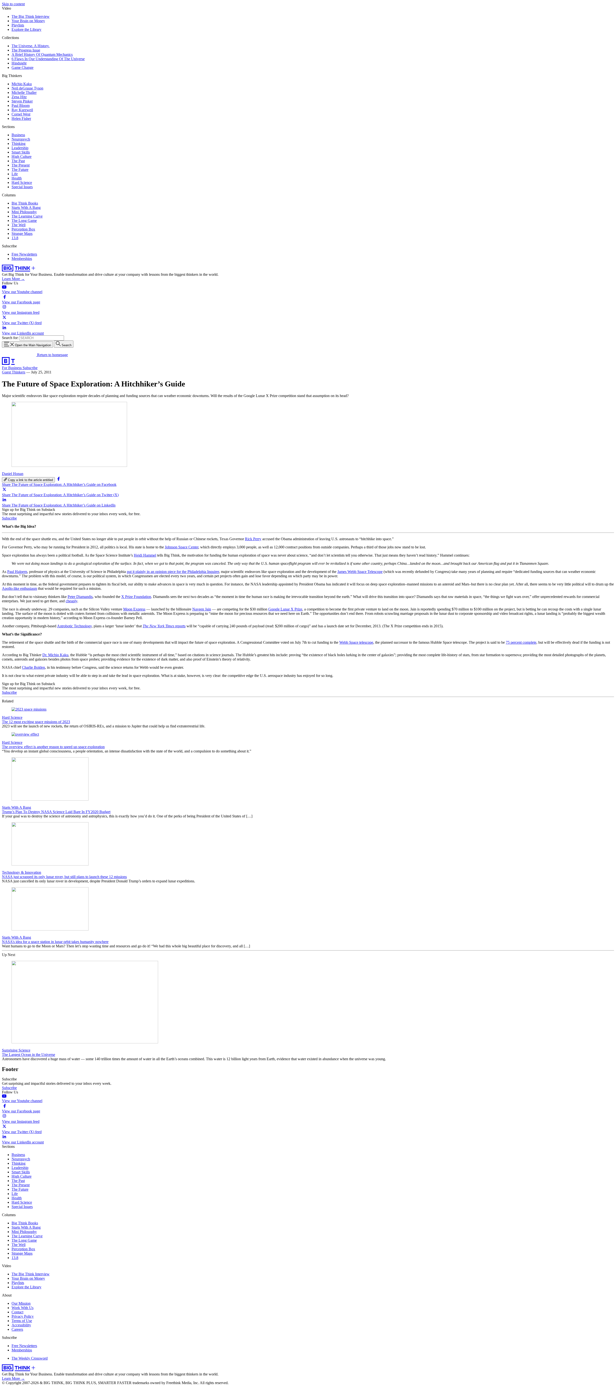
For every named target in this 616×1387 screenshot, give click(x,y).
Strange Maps (22, 233)
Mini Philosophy (24, 212)
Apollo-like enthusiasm (19, 588)
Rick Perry (253, 539)
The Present (21, 165)
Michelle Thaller (24, 92)
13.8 (15, 238)
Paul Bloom (21, 105)
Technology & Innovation (21, 872)
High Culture (22, 156)
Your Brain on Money (28, 21)
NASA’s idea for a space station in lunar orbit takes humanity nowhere (55, 942)
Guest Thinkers (13, 372)
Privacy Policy (23, 1316)
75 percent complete (521, 642)
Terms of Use (22, 1321)
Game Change (22, 67)
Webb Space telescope (356, 642)
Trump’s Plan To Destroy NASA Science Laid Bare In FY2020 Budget (56, 812)
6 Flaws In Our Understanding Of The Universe (48, 59)
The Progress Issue (26, 50)
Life (15, 174)
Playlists (18, 25)
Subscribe (30, 368)
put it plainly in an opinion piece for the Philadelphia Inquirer (173, 572)
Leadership (20, 148)
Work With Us (22, 1308)
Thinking (19, 143)
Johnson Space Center (181, 547)
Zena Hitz (19, 97)
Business (18, 135)
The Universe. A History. (31, 46)
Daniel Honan (12, 474)
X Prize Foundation (136, 597)
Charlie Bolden (33, 667)
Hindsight (19, 63)
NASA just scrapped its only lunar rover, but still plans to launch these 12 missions (64, 877)
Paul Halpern (17, 572)
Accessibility (21, 1325)
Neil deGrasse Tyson (27, 88)
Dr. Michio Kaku (55, 655)
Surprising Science (16, 1050)
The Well (19, 225)
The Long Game (24, 220)
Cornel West (21, 114)
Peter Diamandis (80, 597)
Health (17, 178)
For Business (12, 368)
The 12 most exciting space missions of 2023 (36, 722)
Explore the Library (26, 29)
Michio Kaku (22, 84)
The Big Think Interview (31, 16)
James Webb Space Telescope (360, 572)
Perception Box (23, 229)
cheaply (71, 601)
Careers (17, 1329)
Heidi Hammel (145, 555)
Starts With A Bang (26, 207)
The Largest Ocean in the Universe (28, 1055)
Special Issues (22, 187)
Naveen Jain (201, 609)
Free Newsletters (24, 254)
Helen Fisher (21, 118)
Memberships (22, 259)
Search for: (10, 338)
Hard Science (22, 182)
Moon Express (134, 609)
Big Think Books (25, 203)
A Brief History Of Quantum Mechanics (42, 54)
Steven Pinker (22, 101)
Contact (17, 1312)
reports (164, 626)
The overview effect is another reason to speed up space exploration (53, 747)
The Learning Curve (27, 216)
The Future (20, 169)
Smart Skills (21, 152)
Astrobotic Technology (74, 626)
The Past (18, 161)
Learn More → (13, 279)
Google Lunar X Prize (285, 609)
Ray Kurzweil (22, 110)
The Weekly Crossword (30, 1358)
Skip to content (13, 4)
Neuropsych (21, 139)
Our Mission (21, 1303)
